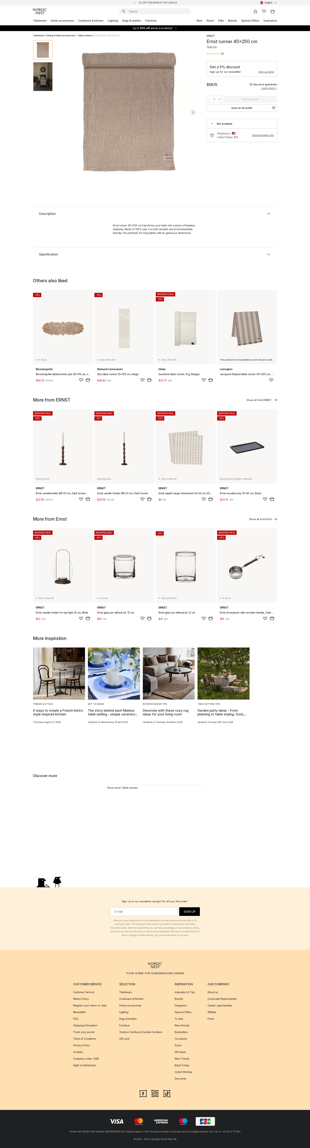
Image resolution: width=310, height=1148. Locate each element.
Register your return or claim (90, 1005)
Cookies (78, 1052)
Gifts (221, 20)
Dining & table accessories (61, 35)
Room (210, 20)
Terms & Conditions (84, 1038)
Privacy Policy (81, 1045)
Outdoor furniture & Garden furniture (140, 1032)
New (199, 20)
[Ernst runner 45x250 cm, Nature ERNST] (129, 112)
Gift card (124, 1038)
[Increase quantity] (219, 99)
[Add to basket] (88, 380)
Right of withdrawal (84, 1065)
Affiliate (212, 1012)
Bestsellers (181, 1032)
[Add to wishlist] (81, 380)
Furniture (151, 20)
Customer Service (83, 992)
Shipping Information (85, 1025)
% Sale (179, 1018)
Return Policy (81, 998)
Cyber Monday (183, 1071)
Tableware (39, 20)
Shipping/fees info (263, 135)
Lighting (113, 20)
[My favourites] (264, 11)
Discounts (180, 1078)
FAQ (75, 1018)
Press (211, 1018)
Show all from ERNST (259, 400)
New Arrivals (182, 1025)
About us (213, 992)
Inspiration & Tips (185, 992)
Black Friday (182, 1065)
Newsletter (79, 1012)
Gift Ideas (180, 1052)
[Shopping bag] (272, 11)
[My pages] (255, 11)
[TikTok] (167, 1093)
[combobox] (268, 2)
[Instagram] (155, 1093)
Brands (232, 20)
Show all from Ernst (260, 519)
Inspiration (270, 20)
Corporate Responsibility (222, 998)
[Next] (193, 112)
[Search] (124, 11)
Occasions (181, 1038)
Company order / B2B (86, 1058)
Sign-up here (266, 71)
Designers (181, 1005)
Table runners (85, 35)
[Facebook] (143, 1093)
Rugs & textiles (131, 20)
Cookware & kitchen (91, 20)
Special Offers (250, 20)
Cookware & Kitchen (131, 998)
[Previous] (65, 112)
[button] (215, 53)
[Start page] (40, 11)
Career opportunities (220, 1005)
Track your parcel (83, 1032)
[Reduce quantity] (209, 99)
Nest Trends (182, 1058)
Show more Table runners (122, 787)
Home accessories (62, 20)
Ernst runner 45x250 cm (107, 35)
